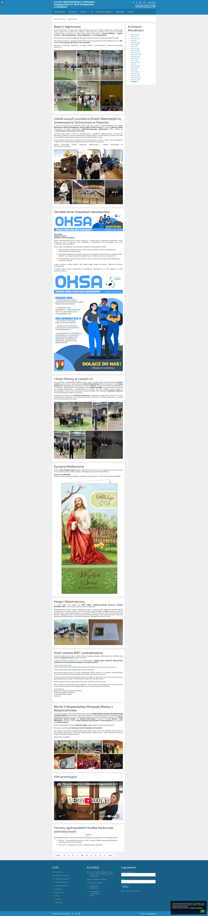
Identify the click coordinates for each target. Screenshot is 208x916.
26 (100, 855)
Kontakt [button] (130, 12)
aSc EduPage (152, 914)
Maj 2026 (133, 41)
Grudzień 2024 (135, 74)
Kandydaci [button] (120, 12)
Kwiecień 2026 (135, 42)
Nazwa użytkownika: (127, 872)
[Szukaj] (154, 6)
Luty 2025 (134, 70)
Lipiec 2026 (134, 37)
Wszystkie (134, 82)
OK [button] (202, 911)
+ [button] (134, 2)
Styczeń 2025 (135, 72)
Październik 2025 (136, 54)
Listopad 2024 (135, 76)
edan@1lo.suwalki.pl (96, 883)
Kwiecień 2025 (135, 66)
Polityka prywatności (62, 886)
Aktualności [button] (72, 12)
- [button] (137, 2)
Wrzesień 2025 (135, 56)
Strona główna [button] (59, 12)
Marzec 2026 (135, 44)
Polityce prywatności (197, 908)
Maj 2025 (133, 64)
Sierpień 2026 (135, 35)
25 (95, 855)
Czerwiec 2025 (135, 62)
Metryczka (58, 889)
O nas (57, 896)
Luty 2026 (134, 46)
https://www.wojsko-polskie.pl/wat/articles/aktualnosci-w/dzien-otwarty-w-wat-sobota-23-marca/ (85, 667)
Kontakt (57, 899)
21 (77, 855)
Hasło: (123, 879)
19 (68, 855)
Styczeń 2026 (135, 48)
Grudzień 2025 (135, 50)
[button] (140, 2)
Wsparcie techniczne (61, 875)
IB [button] (91, 12)
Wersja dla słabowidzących (62, 914)
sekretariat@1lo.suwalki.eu (98, 879)
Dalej (110, 855)
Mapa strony (59, 892)
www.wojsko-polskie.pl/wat (63, 665)
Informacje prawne (61, 882)
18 (64, 855)
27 (104, 855)
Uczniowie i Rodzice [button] (103, 12)
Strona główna (60, 19)
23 (86, 855)
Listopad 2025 (135, 52)
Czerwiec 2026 (135, 39)
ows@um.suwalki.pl (60, 271)
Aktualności (72, 19)
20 (73, 855)
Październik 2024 (136, 78)
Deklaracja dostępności (62, 879)
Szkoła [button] (82, 12)
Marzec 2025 (135, 68)
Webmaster (59, 872)
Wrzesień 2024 (135, 80)
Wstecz (58, 855)
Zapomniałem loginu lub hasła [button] (130, 891)
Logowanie (151, 3)
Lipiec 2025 (134, 60)
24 (91, 855)
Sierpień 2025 (135, 58)
